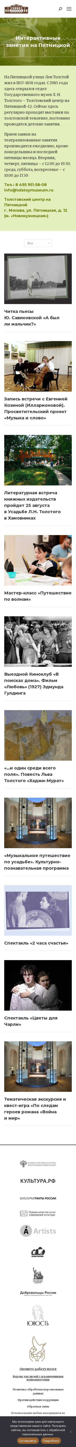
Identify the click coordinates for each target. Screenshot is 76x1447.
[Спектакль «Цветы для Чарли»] (38, 985)
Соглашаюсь (28, 1440)
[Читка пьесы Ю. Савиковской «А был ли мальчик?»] (38, 279)
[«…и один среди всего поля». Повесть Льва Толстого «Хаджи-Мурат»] (38, 735)
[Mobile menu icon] (69, 9)
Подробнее (51, 1440)
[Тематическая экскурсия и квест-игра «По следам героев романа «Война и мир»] (38, 1066)
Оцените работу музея (38, 1369)
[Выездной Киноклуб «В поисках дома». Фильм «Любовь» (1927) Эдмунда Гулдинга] (38, 641)
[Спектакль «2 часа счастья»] (38, 910)
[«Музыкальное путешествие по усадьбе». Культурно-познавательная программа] (38, 823)
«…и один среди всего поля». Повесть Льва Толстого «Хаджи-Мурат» (34, 774)
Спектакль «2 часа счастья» (36, 943)
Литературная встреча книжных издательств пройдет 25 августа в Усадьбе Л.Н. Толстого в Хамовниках (32, 505)
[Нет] (71, 1432)
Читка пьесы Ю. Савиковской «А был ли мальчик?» (32, 318)
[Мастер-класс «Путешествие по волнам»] (38, 560)
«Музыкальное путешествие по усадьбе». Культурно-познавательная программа (37, 862)
